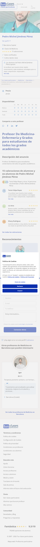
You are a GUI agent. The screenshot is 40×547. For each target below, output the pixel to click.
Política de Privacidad (27, 277)
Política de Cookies (13, 277)
